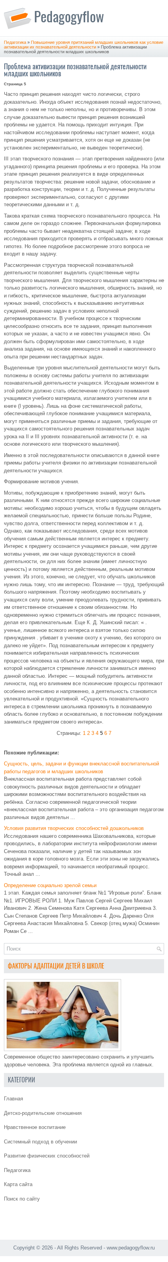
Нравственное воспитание (35, 1127)
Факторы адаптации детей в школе (56, 966)
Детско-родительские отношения (43, 1113)
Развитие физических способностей (46, 1156)
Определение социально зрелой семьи (50, 885)
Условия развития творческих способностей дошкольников (74, 828)
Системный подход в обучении (40, 1142)
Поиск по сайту (22, 1199)
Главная (13, 1099)
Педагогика (15, 42)
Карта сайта (18, 1184)
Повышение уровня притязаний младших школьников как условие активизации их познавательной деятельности (83, 44)
